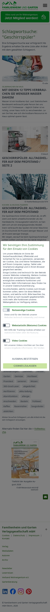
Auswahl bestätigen (25, 359)
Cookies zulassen (25, 366)
